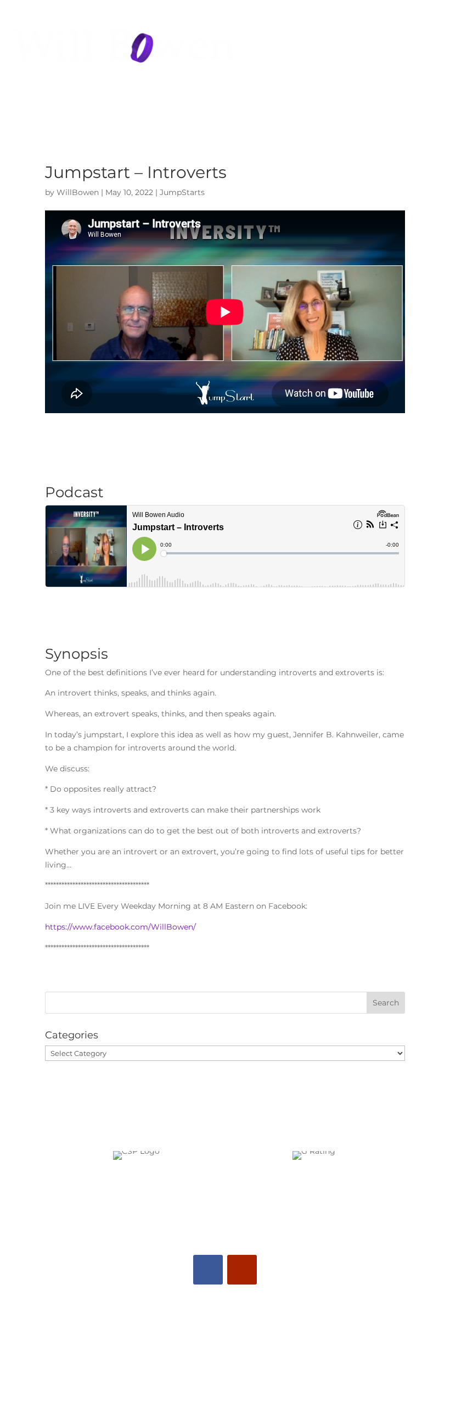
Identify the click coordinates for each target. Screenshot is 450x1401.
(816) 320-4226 (221, 1317)
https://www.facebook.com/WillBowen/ (120, 927)
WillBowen (78, 192)
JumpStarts (182, 192)
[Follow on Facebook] (208, 1270)
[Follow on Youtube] (242, 1270)
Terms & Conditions (225, 1368)
